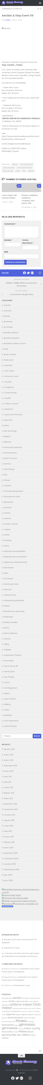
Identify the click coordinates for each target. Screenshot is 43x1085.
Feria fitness (9, 469)
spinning (6, 1034)
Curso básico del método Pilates (9, 196)
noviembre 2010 (11, 809)
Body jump (8, 360)
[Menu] (40, 3)
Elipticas (7, 442)
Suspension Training (12, 655)
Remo (6, 627)
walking (32, 1035)
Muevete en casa (11, 948)
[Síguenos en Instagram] (39, 272)
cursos (31, 1011)
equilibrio (12, 1021)
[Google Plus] (32, 272)
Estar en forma (10, 458)
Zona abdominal (11, 720)
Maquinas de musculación (15, 556)
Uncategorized (10, 688)
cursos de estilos (9, 168)
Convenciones (10, 392)
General (7, 485)
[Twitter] (28, 272)
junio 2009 (8, 880)
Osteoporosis (10, 595)
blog (6, 349)
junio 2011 (8, 776)
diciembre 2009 (11, 853)
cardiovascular (21, 1001)
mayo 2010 (8, 825)
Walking (7, 704)
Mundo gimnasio (11, 584)
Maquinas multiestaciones (15, 562)
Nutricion (8, 589)
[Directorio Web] (25, 903)
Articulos (7, 310)
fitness (21, 1020)
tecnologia (8, 660)
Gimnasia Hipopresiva (13, 491)
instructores (7, 1031)
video (19, 1035)
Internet (7, 518)
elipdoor (18, 1015)
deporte (10, 1014)
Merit (6, 573)
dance (4, 1015)
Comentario (10, 224)
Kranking (7, 540)
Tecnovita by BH (11, 666)
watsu (6, 709)
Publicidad (8, 617)
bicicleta (25, 998)
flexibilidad (30, 1021)
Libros (6, 545)
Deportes (8, 420)
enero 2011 (8, 798)
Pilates (7, 606)
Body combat (10, 354)
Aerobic (15, 164)
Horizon (7, 513)
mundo (15, 1032)
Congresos (7, 9)
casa (31, 1001)
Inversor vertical (11, 524)
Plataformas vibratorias (14, 611)
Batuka (7, 316)
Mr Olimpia (8, 578)
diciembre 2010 (10, 804)
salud (30, 1031)
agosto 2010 (9, 820)
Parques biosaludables (14, 600)
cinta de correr (17, 1008)
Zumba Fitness (10, 726)
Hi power (8, 507)
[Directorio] (7, 903)
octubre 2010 (9, 815)
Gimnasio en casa (12, 496)
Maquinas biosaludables (14, 551)
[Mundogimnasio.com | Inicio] (16, 3)
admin (7, 20)
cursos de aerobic (26, 164)
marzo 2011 (8, 787)
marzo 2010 (9, 836)
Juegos (7, 529)
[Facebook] (24, 272)
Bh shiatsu (8, 327)
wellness (31, 171)
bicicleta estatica (34, 998)
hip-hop (21, 1029)
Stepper (7, 649)
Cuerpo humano (11, 403)
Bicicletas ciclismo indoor (15, 343)
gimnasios (8, 502)
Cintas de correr (11, 376)
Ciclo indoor (9, 371)
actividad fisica (7, 998)
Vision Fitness (10, 699)
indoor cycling (32, 1028)
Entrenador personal (13, 447)
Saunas (7, 638)
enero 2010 (8, 847)
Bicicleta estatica (11, 338)
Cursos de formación (24, 168)
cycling (37, 1011)
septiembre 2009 (11, 869)
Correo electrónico (28, 241)
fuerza (16, 1025)
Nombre (8, 240)
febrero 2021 (9, 749)
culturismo (8, 409)
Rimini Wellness (10, 633)
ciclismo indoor (20, 1004)
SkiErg (6, 644)
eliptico (30, 1015)
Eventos (18, 9)
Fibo (6, 474)
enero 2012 (8, 771)
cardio (11, 1001)
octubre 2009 (10, 864)
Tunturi (7, 682)
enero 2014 (8, 760)
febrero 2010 (9, 842)
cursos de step (8, 171)
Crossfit (7, 398)
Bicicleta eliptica (11, 332)
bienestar (5, 1001)
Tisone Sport (9, 671)
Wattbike (8, 715)
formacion (8, 1025)
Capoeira (8, 365)
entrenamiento (15, 1017)
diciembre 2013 (10, 765)
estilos (18, 171)
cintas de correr (29, 1008)
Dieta (6, 425)
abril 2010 (8, 831)
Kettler (7, 535)
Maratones (8, 567)
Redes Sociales (10, 622)
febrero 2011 (9, 793)
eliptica (25, 1014)
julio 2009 (8, 875)
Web (6, 252)
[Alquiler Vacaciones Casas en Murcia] (19, 901)
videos (7, 693)
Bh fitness (8, 321)
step (24, 171)
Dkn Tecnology (10, 431)
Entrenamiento (10, 453)
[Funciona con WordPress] (17, 1070)
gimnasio (27, 1024)
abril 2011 (7, 782)
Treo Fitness (9, 677)
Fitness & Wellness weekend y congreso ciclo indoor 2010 (30, 199)
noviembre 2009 (11, 858)
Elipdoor (7, 436)
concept (7, 381)
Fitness (7, 480)
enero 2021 (8, 754)
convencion (15, 1011)
